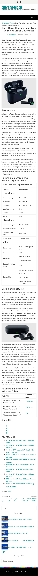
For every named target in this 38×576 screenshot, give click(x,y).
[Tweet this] (6, 426)
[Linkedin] (20, 2)
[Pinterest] (17, 2)
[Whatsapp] (6, 433)
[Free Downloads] (19, 8)
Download (30, 401)
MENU (33, 17)
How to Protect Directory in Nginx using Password (9, 499)
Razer (9, 491)
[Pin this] (6, 428)
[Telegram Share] (6, 431)
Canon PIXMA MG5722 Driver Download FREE (29, 499)
